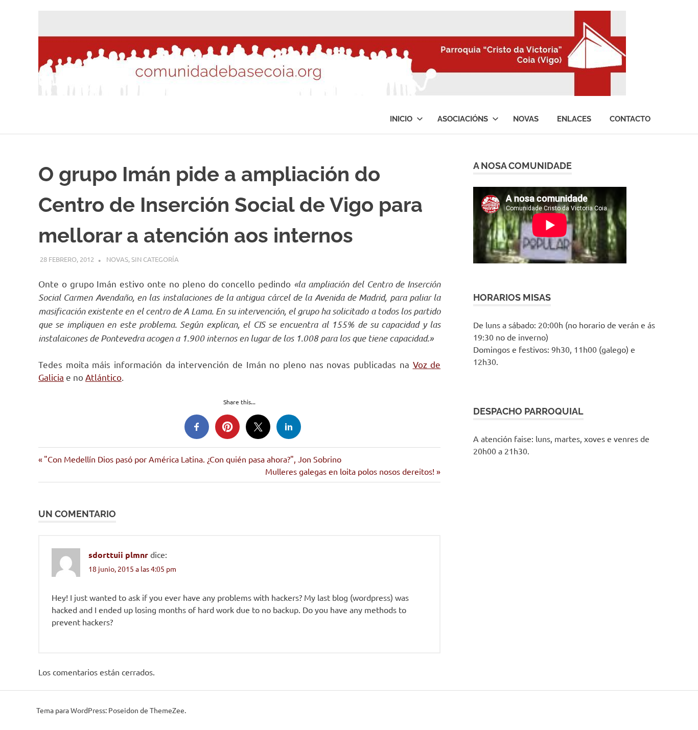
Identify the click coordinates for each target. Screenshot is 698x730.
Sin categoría (155, 259)
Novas (526, 119)
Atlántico (103, 377)
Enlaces (574, 119)
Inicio (401, 119)
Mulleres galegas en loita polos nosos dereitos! (349, 471)
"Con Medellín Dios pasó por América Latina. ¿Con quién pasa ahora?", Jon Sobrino (192, 459)
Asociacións (462, 119)
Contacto (630, 119)
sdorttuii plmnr (118, 554)
